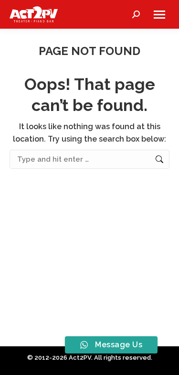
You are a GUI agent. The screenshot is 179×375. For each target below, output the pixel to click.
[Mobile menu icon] (159, 14)
